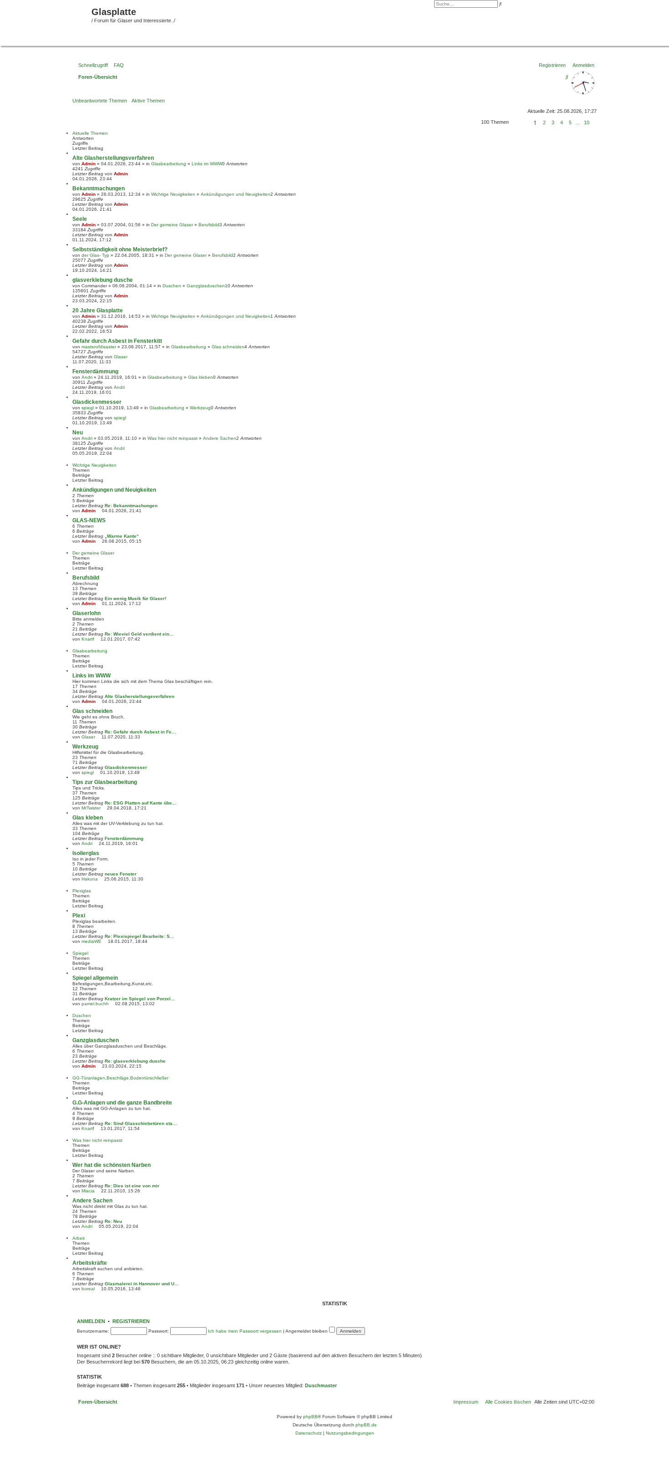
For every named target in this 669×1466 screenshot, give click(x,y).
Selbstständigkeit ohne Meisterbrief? (119, 249)
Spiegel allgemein (95, 978)
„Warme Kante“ (122, 536)
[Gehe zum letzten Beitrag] (131, 173)
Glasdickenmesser (97, 402)
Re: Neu (113, 1221)
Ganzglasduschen (206, 285)
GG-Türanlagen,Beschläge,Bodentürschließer (120, 1077)
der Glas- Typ (95, 255)
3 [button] (553, 122)
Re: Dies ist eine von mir (132, 1185)
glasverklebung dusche (102, 280)
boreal (88, 1288)
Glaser (120, 356)
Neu (77, 432)
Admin (88, 163)
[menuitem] (117, 65)
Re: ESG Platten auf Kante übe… (141, 802)
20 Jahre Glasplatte (97, 310)
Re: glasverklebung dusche (135, 1061)
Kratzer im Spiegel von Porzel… (140, 998)
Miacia (88, 1190)
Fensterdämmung (95, 371)
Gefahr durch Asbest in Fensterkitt (117, 341)
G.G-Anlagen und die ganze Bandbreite (122, 1103)
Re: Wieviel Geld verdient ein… (139, 633)
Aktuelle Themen (90, 133)
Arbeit (78, 1238)
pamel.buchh (95, 1003)
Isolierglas (85, 853)
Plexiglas (81, 890)
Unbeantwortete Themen (99, 100)
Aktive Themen (148, 100)
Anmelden (91, 1321)
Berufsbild (208, 224)
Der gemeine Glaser (172, 224)
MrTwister (91, 807)
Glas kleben (200, 377)
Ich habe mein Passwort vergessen (245, 1331)
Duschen (171, 285)
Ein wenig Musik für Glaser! (135, 598)
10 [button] (586, 122)
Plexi (78, 915)
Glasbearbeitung (168, 163)
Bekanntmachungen (98, 188)
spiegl (87, 407)
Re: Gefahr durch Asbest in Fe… (140, 731)
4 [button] (561, 122)
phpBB (310, 1416)
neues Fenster (121, 873)
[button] (519, 122)
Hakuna (89, 878)
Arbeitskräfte (89, 1263)
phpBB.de (366, 1424)
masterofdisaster (98, 346)
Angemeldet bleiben (307, 1331)
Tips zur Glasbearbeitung (104, 782)
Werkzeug (200, 407)
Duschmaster (321, 1385)
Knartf (87, 638)
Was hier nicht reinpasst (172, 438)
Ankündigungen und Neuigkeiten (235, 194)
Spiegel (80, 953)
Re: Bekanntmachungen (131, 505)
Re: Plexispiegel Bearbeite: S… (139, 936)
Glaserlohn (86, 613)
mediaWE (91, 941)
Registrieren (131, 1321)
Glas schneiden (228, 346)
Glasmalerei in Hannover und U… (142, 1283)
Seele (79, 219)
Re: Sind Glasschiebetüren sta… (141, 1123)
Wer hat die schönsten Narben (111, 1165)
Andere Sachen (219, 438)
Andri (86, 377)
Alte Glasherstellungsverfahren (113, 158)
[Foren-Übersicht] (46, 22)
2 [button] (544, 122)
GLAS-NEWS (89, 520)
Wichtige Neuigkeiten (173, 194)
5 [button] (570, 122)
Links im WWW (207, 163)
